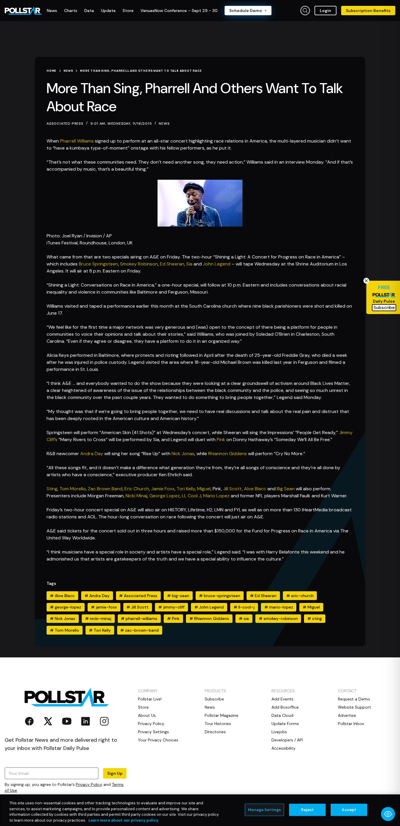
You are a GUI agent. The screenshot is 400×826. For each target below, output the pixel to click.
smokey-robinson (278, 618)
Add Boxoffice (285, 707)
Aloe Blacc (255, 489)
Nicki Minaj (136, 496)
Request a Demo (354, 699)
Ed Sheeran (172, 264)
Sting (52, 489)
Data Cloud (282, 715)
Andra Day (91, 453)
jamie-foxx (104, 607)
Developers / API (287, 740)
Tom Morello (72, 489)
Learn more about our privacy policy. (123, 820)
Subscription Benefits (368, 10)
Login (325, 10)
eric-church (300, 595)
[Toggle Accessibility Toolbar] (388, 814)
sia (244, 618)
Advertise (347, 715)
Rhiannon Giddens (227, 453)
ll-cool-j (244, 607)
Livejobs (279, 731)
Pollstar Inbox (351, 723)
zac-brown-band (139, 630)
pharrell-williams (139, 618)
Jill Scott (232, 489)
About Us (147, 715)
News (164, 123)
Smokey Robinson (139, 264)
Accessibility (283, 748)
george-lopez (65, 607)
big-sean (178, 595)
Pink (221, 439)
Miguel (204, 489)
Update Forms (285, 723)
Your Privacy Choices (158, 740)
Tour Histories (218, 723)
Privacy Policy (89, 784)
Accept (349, 809)
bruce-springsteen (219, 595)
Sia (189, 264)
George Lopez (164, 496)
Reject (307, 809)
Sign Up (114, 773)
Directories (215, 731)
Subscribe (214, 699)
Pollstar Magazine (221, 715)
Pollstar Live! (150, 699)
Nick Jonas (183, 453)
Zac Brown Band (105, 489)
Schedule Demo (245, 10)
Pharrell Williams (77, 141)
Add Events (282, 699)
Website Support (354, 707)
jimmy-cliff (171, 607)
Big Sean (286, 489)
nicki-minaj (98, 618)
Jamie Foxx (163, 489)
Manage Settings (264, 809)
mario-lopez (278, 607)
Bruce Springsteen (98, 264)
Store (143, 707)
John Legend (216, 264)
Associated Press (138, 595)
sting (314, 618)
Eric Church (136, 489)
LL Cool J (191, 496)
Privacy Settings (153, 731)
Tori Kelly (186, 489)
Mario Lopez (216, 496)
